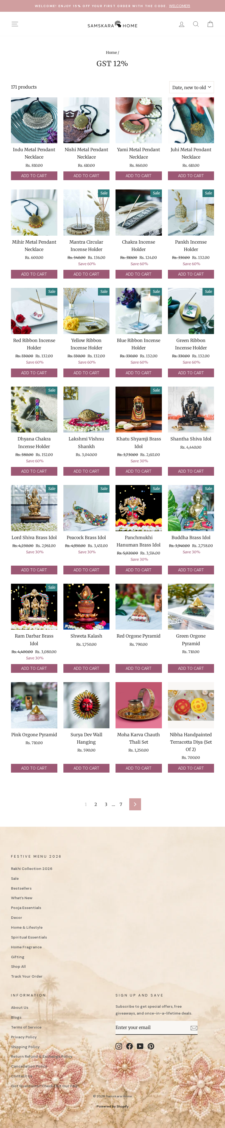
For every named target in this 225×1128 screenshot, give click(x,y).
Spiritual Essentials (29, 937)
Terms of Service (26, 1027)
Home (111, 52)
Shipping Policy (25, 1047)
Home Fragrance (26, 947)
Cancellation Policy (29, 1066)
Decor (16, 917)
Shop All (18, 966)
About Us (19, 1007)
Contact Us (21, 1076)
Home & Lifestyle (27, 927)
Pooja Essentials (26, 907)
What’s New (21, 898)
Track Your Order (27, 976)
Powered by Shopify (113, 1106)
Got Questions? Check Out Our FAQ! (44, 1086)
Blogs (16, 1017)
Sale (15, 878)
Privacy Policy (24, 1037)
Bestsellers (21, 888)
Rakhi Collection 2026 (31, 868)
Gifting (17, 957)
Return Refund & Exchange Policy (41, 1056)
